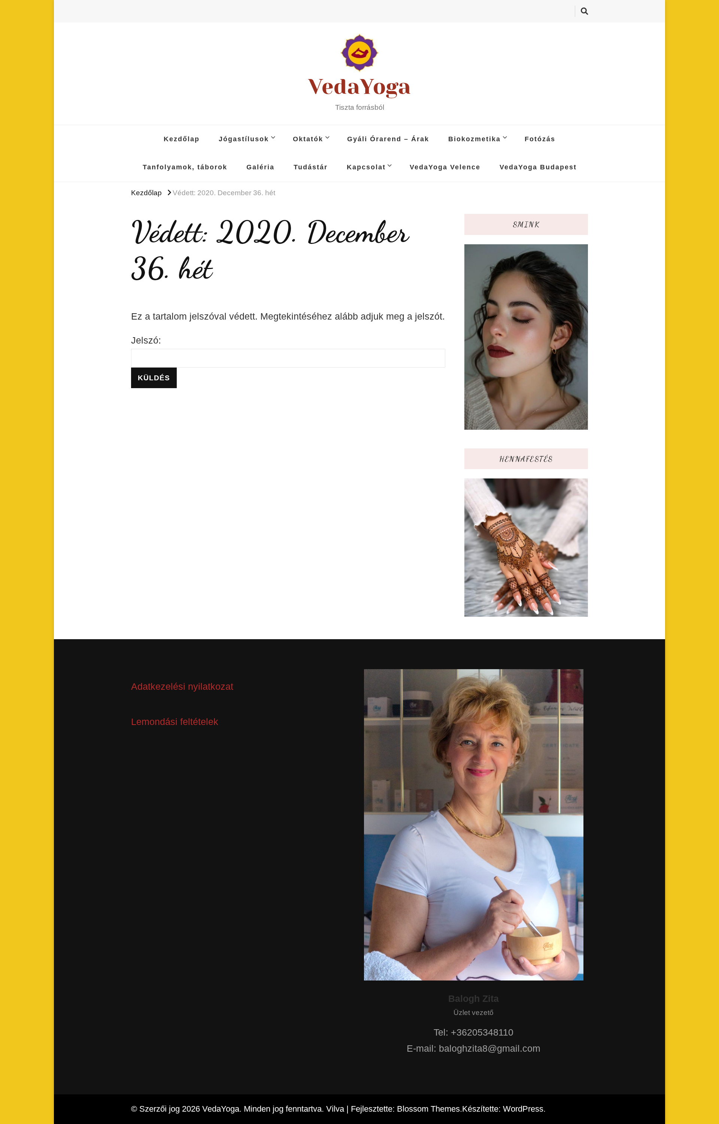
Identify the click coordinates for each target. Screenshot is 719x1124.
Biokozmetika (474, 139)
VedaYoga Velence (445, 167)
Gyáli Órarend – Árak (388, 139)
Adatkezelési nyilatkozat (182, 686)
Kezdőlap (182, 139)
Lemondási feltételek (174, 721)
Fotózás (540, 139)
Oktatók (308, 139)
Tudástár (311, 167)
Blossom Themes (428, 1109)
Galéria (260, 167)
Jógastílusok (244, 139)
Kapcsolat (366, 167)
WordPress (523, 1109)
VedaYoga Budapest (538, 167)
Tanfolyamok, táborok (185, 167)
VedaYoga (360, 86)
